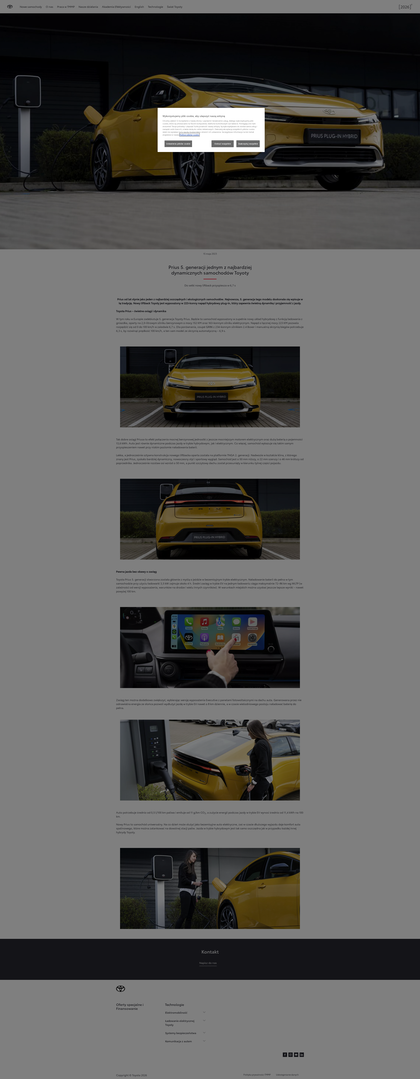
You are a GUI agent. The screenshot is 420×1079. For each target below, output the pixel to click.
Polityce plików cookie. (189, 134)
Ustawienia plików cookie (178, 143)
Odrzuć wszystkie (222, 143)
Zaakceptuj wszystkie (248, 143)
